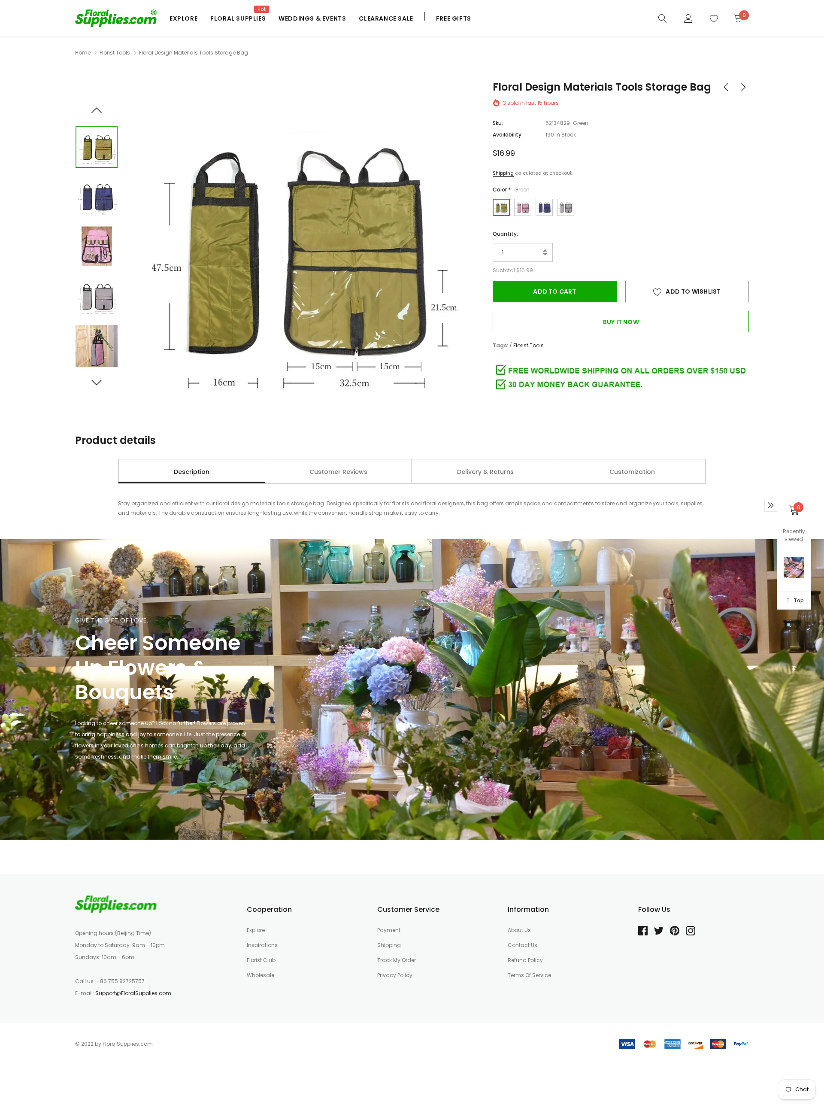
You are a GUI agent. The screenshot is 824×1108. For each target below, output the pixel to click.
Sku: (498, 123)
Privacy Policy (394, 975)
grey (565, 207)
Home (83, 52)
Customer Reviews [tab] (338, 471)
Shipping (503, 173)
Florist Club (261, 960)
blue (544, 207)
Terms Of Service (529, 975)
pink (522, 207)
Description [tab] (191, 471)
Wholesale (260, 975)
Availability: (508, 134)
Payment (388, 930)
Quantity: (505, 233)
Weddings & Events (312, 18)
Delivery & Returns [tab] (485, 471)
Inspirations (262, 945)
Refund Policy (525, 960)
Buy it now (621, 322)
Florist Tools (115, 52)
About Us (519, 930)
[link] (662, 18)
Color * (511, 189)
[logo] (116, 18)
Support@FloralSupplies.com (133, 993)
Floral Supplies (238, 18)
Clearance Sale (386, 18)
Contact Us (522, 945)
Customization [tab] (632, 471)
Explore (183, 18)
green (501, 207)
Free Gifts (453, 18)
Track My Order (396, 960)
